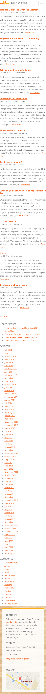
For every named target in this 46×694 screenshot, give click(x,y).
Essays (7, 569)
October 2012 (10, 456)
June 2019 (8, 362)
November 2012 (11, 453)
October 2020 (10, 356)
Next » (5, 316)
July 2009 (8, 538)
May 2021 (8, 353)
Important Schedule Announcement (19, 340)
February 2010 (10, 516)
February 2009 (10, 553)
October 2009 (10, 528)
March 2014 (9, 409)
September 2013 (11, 425)
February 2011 (10, 491)
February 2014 (10, 412)
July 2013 (8, 431)
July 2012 (8, 462)
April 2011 (8, 484)
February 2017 (10, 375)
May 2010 (8, 509)
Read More (29, 32)
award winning (12, 622)
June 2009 (8, 541)
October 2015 (10, 384)
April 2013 (8, 440)
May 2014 (8, 406)
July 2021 (8, 350)
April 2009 (8, 547)
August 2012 (9, 459)
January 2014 (9, 415)
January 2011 (9, 494)
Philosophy (9, 588)
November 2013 (11, 422)
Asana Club (9, 331)
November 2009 (11, 525)
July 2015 (8, 387)
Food (6, 572)
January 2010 (9, 519)
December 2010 (11, 497)
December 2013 (11, 419)
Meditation (9, 581)
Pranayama (9, 594)
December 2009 (11, 522)
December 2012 (11, 450)
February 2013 (10, 444)
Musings (8, 584)
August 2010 (9, 503)
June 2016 (8, 381)
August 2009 (9, 534)
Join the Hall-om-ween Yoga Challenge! (20, 337)
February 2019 (10, 369)
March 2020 (9, 359)
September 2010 (11, 500)
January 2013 (9, 447)
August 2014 (9, 400)
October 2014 (10, 394)
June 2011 (8, 481)
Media (7, 578)
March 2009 (9, 550)
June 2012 (8, 466)
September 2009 (11, 531)
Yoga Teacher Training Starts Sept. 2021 (21, 328)
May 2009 (8, 544)
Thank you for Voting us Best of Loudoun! (22, 334)
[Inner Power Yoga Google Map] (23, 681)
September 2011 (11, 478)
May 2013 (8, 437)
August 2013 (9, 428)
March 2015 (9, 390)
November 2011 (11, 472)
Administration (10, 563)
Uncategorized (10, 603)
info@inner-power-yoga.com (18, 659)
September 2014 (11, 397)
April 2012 (8, 469)
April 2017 (8, 372)
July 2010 (8, 506)
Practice (7, 591)
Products (8, 597)
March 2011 (9, 487)
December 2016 (11, 378)
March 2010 (9, 512)
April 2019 (8, 365)
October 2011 (10, 475)
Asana (7, 566)
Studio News (9, 600)
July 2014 (8, 403)
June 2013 (8, 434)
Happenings (9, 575)
